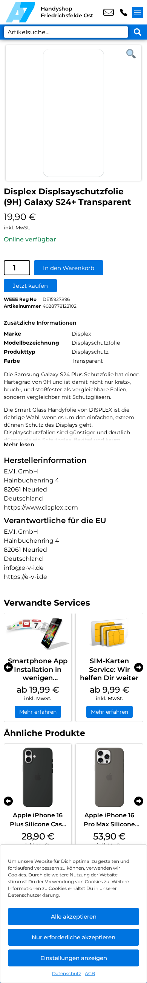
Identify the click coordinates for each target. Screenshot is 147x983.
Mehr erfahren (38, 711)
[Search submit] (137, 32)
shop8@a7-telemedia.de (108, 12)
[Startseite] (20, 12)
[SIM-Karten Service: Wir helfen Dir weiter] (109, 633)
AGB (90, 973)
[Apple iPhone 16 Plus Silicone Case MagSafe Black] (37, 777)
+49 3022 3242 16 (123, 12)
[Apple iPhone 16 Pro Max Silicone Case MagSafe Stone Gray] (109, 777)
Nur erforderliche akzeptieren (73, 937)
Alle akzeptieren (73, 916)
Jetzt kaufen (30, 285)
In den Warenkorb (68, 268)
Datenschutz (66, 973)
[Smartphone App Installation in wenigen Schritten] (37, 633)
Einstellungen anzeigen (73, 958)
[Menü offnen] (137, 12)
